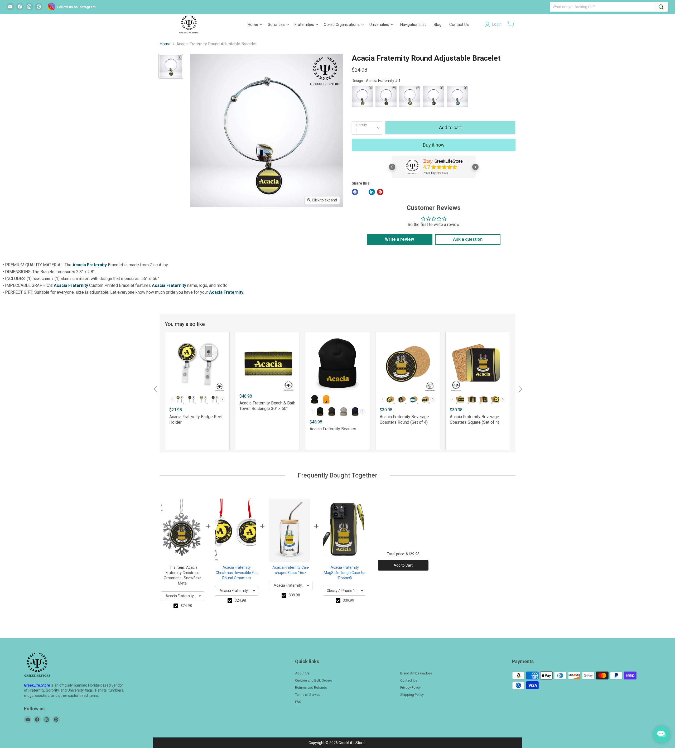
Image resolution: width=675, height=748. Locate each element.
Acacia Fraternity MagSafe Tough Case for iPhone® (345, 572)
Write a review (399, 239)
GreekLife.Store (37, 685)
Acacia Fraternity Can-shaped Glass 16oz (290, 570)
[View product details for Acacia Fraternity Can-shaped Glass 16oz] (289, 530)
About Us (302, 673)
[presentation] (222, 399)
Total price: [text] (403, 554)
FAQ (298, 702)
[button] (511, 24)
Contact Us (459, 24)
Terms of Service (307, 695)
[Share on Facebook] (355, 192)
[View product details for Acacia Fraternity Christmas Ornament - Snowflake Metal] (181, 530)
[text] (186, 606)
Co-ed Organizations (342, 24)
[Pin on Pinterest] (380, 192)
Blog (437, 24)
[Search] (661, 7)
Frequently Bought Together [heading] (338, 475)
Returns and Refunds (311, 687)
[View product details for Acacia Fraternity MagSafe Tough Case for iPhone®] (343, 530)
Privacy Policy (410, 687)
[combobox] (182, 596)
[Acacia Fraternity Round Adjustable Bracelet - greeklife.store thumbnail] (171, 66)
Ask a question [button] (468, 239)
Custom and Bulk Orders (313, 680)
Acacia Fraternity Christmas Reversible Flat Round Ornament (237, 572)
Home (253, 24)
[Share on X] (363, 192)
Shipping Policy (412, 695)
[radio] (362, 96)
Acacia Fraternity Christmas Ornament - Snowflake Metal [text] (182, 575)
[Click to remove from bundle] (175, 606)
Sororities (277, 24)
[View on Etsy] (412, 167)
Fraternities (305, 24)
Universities (379, 24)
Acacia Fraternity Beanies (333, 428)
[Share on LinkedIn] (372, 192)
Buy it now (434, 145)
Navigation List (413, 24)
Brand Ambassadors (416, 673)
